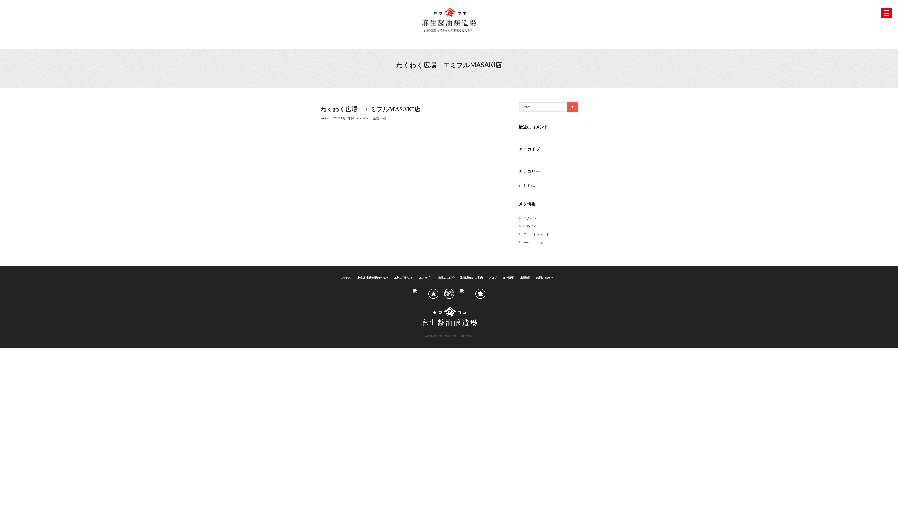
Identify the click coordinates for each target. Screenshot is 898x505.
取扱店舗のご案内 (471, 277)
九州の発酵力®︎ (403, 277)
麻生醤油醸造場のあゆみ (372, 277)
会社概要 (508, 277)
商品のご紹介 (446, 277)
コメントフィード (536, 234)
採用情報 (525, 277)
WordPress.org (533, 242)
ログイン (529, 218)
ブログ (493, 277)
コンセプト (425, 277)
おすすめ (529, 186)
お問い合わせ (544, 277)
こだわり (346, 277)
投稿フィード (533, 226)
